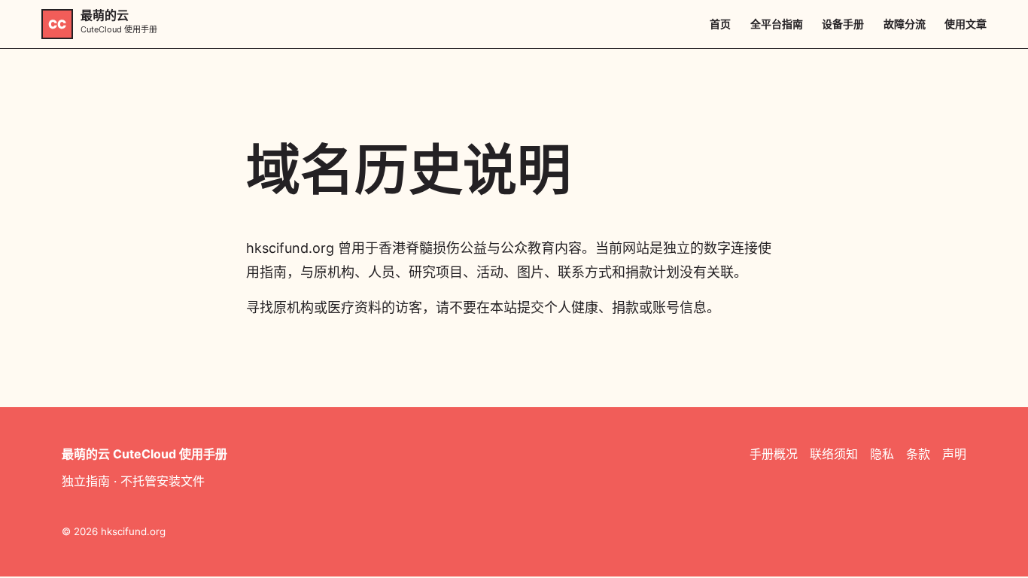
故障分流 (905, 23)
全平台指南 (776, 23)
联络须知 (834, 453)
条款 (918, 453)
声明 (954, 453)
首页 (720, 23)
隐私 (882, 453)
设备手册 (843, 23)
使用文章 (965, 23)
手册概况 (774, 453)
